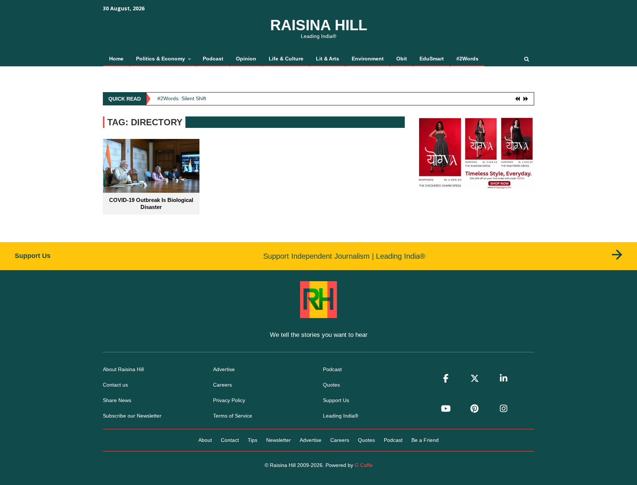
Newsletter (278, 440)
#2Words (467, 59)
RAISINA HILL (318, 25)
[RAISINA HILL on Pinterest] (475, 408)
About (205, 440)
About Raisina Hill (123, 369)
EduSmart (432, 59)
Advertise (224, 369)
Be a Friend (425, 440)
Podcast (213, 59)
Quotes (331, 385)
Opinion (246, 59)
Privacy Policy (229, 400)
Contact (230, 440)
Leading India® (340, 416)
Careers (222, 385)
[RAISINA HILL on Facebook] (446, 378)
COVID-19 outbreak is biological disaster (151, 203)
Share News (117, 400)
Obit (401, 59)
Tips (252, 440)
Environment (368, 59)
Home (116, 59)
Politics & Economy (160, 59)
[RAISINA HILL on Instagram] (503, 408)
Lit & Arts (327, 59)
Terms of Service (232, 416)
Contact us (115, 385)
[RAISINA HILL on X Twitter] (475, 378)
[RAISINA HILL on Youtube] (446, 408)
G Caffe (364, 465)
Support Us (336, 400)
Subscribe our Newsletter (132, 416)
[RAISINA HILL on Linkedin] (503, 378)
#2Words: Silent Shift (181, 98)
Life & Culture (286, 59)
